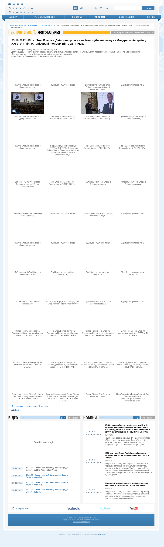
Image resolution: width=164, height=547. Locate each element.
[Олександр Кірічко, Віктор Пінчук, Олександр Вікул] (27, 200)
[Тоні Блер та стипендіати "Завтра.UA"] (62, 259)
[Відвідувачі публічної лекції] (62, 71)
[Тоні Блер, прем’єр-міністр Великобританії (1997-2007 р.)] (62, 103)
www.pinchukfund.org (18, 25)
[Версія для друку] (12, 410)
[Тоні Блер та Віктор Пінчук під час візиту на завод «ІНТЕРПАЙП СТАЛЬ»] (27, 349)
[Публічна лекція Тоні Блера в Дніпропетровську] (27, 71)
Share (16, 410)
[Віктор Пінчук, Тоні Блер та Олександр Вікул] (97, 381)
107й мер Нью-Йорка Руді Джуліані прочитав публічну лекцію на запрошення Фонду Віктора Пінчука (127, 455)
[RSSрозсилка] (23, 508)
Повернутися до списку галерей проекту (29, 406)
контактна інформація (81, 522)
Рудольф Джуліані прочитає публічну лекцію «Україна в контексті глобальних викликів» (126, 484)
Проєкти (33, 25)
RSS (24, 418)
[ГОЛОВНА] (12, 17)
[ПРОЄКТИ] (100, 17)
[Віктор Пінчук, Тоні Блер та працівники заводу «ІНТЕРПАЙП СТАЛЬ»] (133, 318)
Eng (81, 8)
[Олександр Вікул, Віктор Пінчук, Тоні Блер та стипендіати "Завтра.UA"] (62, 288)
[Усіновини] (147, 417)
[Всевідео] (73, 417)
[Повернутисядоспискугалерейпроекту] (132, 32)
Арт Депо (101, 534)
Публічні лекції (46, 25)
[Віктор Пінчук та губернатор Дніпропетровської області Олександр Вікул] (97, 71)
